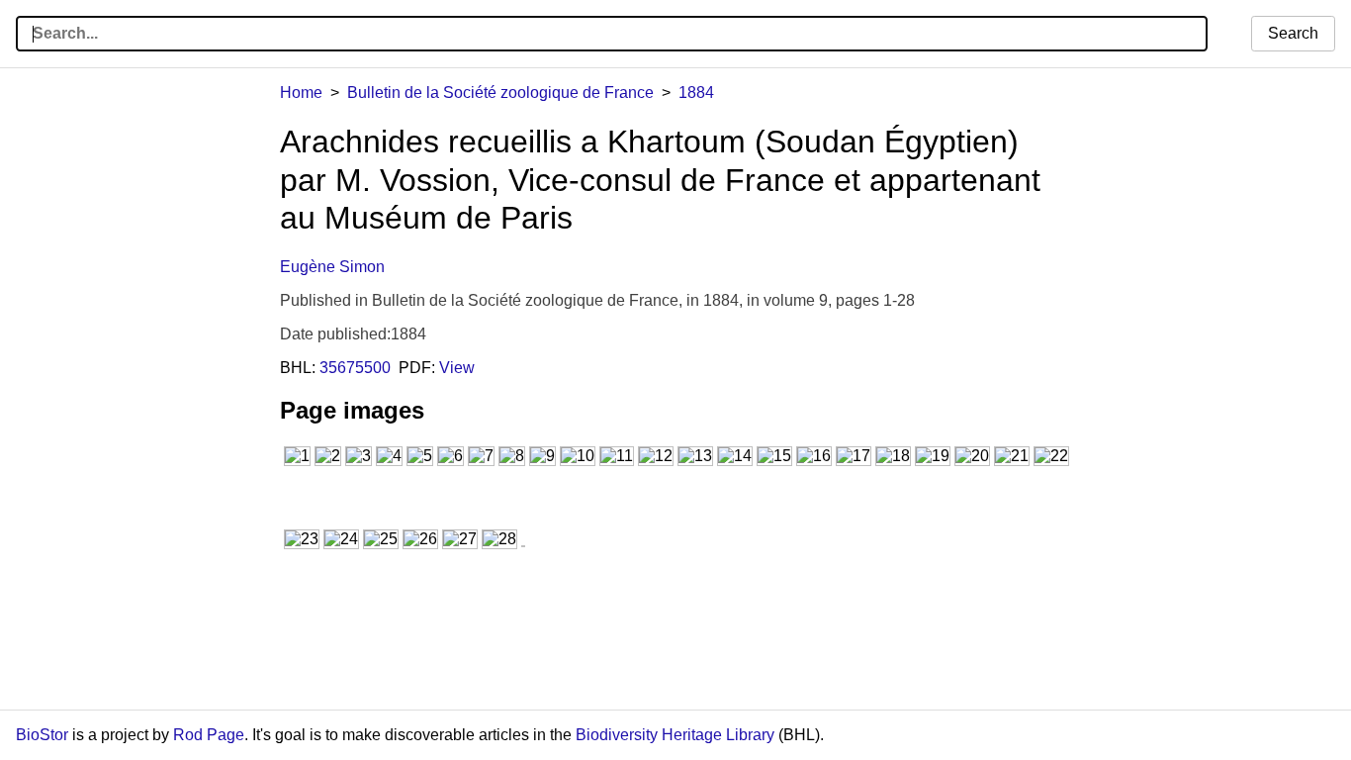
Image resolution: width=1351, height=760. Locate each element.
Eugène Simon (332, 266)
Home (301, 92)
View (457, 367)
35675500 (355, 367)
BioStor (42, 734)
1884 (696, 92)
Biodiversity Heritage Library (675, 734)
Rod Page (208, 734)
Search (1293, 33)
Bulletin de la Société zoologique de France (500, 92)
